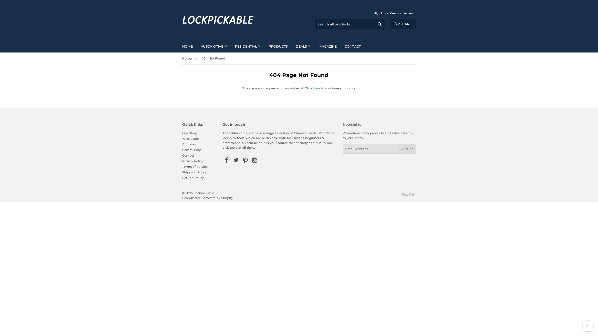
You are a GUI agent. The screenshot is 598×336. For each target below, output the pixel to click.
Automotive (212, 46)
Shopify (227, 198)
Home (187, 46)
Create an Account (403, 13)
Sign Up (407, 148)
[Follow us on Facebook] (226, 160)
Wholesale (190, 138)
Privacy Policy (192, 161)
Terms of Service (195, 166)
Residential (246, 46)
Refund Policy (193, 178)
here (316, 88)
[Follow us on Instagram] (255, 160)
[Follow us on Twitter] (236, 160)
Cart (406, 24)
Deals (302, 46)
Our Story (189, 133)
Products (278, 46)
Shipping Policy (194, 172)
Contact (353, 46)
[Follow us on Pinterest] (245, 160)
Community (191, 150)
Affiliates (189, 144)
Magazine (328, 46)
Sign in (379, 13)
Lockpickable (204, 193)
